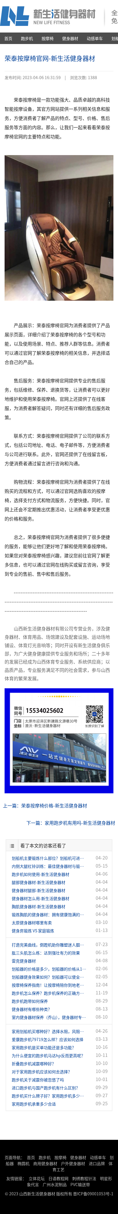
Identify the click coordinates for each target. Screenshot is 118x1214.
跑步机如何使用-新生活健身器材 (40, 874)
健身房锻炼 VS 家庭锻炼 (33, 930)
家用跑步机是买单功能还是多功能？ (44, 1047)
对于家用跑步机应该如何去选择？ (42, 1071)
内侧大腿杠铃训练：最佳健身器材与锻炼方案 (49, 866)
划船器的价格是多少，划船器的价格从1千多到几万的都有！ (49, 969)
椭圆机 (23, 1163)
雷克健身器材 (24, 961)
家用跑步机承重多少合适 (34, 1104)
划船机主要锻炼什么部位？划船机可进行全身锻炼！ (49, 858)
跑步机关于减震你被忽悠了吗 (38, 1080)
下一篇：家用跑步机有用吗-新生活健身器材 (70, 822)
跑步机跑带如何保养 (30, 1001)
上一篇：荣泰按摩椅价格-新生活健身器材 (45, 805)
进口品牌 (97, 1163)
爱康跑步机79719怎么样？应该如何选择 (47, 1039)
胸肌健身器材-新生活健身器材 (38, 906)
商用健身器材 (45, 1163)
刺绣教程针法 (84, 1178)
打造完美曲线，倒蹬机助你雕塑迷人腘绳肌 (49, 945)
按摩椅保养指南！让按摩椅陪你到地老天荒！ (49, 985)
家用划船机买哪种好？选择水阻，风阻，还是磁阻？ (49, 1031)
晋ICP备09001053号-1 (93, 1193)
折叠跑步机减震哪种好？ (34, 1063)
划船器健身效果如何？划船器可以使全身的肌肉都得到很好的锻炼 (49, 977)
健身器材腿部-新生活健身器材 (38, 890)
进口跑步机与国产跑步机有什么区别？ (46, 1088)
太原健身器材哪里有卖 (32, 922)
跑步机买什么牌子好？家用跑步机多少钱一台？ (49, 1096)
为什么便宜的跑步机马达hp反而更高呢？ (48, 1055)
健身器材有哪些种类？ (32, 1009)
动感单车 (95, 38)
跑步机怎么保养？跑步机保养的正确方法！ (49, 993)
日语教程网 (58, 1178)
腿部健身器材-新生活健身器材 (38, 882)
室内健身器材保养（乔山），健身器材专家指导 (49, 1017)
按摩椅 (48, 38)
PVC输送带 (80, 1184)
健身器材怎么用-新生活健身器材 (40, 898)
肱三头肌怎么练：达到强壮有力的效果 (46, 953)
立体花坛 (37, 1178)
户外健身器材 (73, 1163)
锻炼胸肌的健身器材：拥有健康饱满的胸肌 (49, 914)
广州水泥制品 (55, 1184)
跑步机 (27, 38)
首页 (8, 38)
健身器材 (70, 38)
